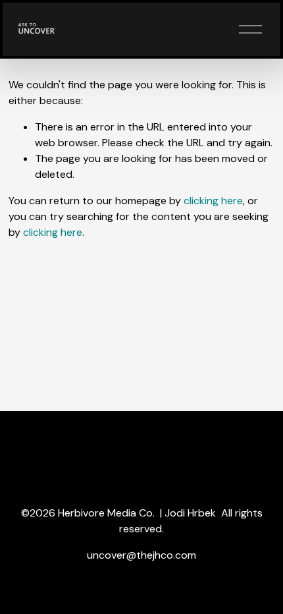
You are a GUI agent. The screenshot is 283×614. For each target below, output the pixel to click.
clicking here (213, 201)
